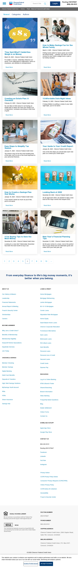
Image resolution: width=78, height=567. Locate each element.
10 (46, 261)
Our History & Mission (9, 294)
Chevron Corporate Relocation (50, 327)
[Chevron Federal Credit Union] (16, 3)
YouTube (43, 460)
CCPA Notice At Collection (48, 489)
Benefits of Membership (9, 334)
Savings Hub (6, 403)
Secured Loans (45, 359)
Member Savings (7, 367)
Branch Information (46, 391)
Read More (9, 67)
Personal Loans (45, 351)
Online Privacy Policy (47, 485)
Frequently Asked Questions (49, 400)
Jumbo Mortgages (46, 302)
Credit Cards (44, 363)
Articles (23, 9)
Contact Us (43, 416)
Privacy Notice (45, 472)
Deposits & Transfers (9, 379)
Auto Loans (44, 335)
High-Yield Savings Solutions (11, 383)
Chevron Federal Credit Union (10, 9)
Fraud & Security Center (10, 310)
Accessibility (44, 493)
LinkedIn (43, 456)
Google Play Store (46, 432)
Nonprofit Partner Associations (12, 343)
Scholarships (6, 314)
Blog (41, 404)
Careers (4, 318)
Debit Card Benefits (8, 375)
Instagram (43, 464)
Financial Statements (9, 302)
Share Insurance (7, 399)
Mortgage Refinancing (47, 298)
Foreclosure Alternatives (48, 331)
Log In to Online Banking (48, 379)
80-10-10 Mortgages (46, 306)
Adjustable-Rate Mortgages (49, 314)
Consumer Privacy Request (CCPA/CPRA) (53, 481)
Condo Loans (44, 310)
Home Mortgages (45, 294)
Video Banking (44, 396)
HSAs (4, 395)
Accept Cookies (46, 563)
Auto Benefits (44, 347)
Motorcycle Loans (46, 339)
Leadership (5, 298)
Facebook (43, 452)
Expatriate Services (8, 347)
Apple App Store (45, 428)
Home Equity (44, 318)
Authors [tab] (26, 14)
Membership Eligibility (9, 339)
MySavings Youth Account (10, 387)
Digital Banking (7, 371)
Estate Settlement (46, 408)
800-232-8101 (45, 524)
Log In (55, 4)
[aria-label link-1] (19, 33)
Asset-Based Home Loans (48, 322)
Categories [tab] (16, 14)
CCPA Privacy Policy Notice (49, 476)
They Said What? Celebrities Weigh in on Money (17, 53)
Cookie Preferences (31, 563)
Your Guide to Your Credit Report (58, 146)
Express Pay (44, 367)
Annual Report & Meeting (10, 306)
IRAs (3, 391)
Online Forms (44, 412)
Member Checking (8, 363)
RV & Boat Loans (45, 343)
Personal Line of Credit (47, 355)
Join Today (5, 351)
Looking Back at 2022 (52, 192)
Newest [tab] (6, 14)
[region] (39, 561)
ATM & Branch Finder (47, 383)
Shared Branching (46, 387)
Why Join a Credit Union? (10, 330)
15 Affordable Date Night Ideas (57, 99)
